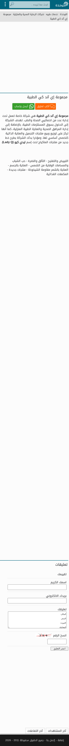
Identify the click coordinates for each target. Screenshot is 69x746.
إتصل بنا (50, 740)
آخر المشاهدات (57, 731)
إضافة (61, 740)
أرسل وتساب (21, 106)
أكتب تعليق (43, 106)
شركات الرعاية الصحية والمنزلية (28, 14)
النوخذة (63, 14)
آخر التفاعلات (35, 731)
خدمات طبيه (52, 14)
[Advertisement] (34, 57)
